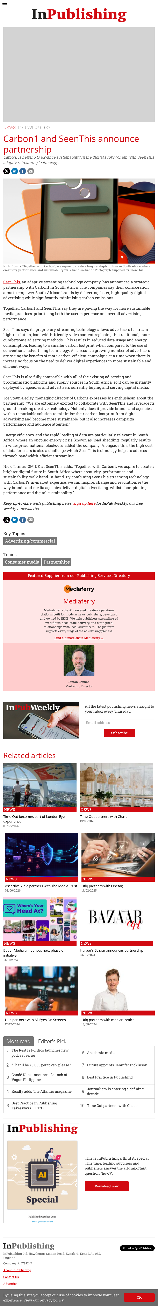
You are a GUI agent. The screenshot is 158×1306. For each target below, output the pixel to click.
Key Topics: (14, 533)
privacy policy (52, 1300)
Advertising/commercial (30, 541)
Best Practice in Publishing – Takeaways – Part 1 (36, 1105)
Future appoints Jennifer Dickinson (117, 1065)
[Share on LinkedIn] (14, 171)
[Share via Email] (30, 171)
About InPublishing (17, 1270)
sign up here (84, 503)
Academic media (101, 1052)
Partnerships (57, 562)
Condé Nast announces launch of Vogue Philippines (39, 1077)
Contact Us (11, 1277)
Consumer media (22, 562)
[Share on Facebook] (22, 171)
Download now (107, 1186)
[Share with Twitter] (6, 171)
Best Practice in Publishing (110, 1077)
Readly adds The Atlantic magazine (42, 1091)
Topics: (10, 554)
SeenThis (11, 281)
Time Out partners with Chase (112, 1105)
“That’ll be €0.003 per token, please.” (41, 1065)
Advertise (10, 1284)
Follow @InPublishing (139, 1248)
